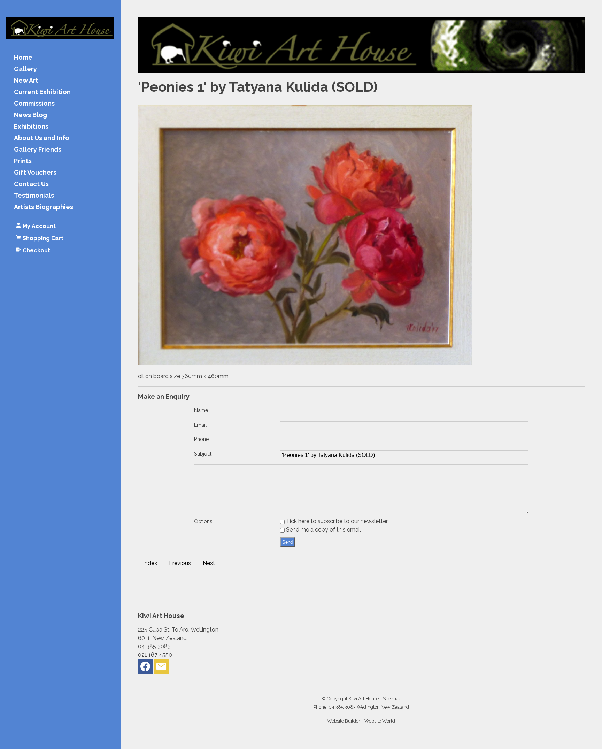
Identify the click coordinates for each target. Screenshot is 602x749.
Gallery (25, 69)
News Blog (30, 115)
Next (209, 563)
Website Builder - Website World (361, 721)
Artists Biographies (43, 207)
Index (150, 563)
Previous (180, 563)
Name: (201, 410)
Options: (204, 521)
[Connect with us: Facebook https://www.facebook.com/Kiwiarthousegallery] (145, 668)
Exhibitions (31, 126)
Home (23, 57)
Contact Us (31, 184)
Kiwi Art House (363, 698)
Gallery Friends (37, 149)
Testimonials (34, 195)
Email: (201, 425)
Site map (392, 698)
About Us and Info (41, 138)
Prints (23, 161)
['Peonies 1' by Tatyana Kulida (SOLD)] (305, 363)
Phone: (202, 439)
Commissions (34, 103)
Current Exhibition (42, 92)
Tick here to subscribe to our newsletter (336, 521)
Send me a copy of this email (323, 529)
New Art (26, 80)
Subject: (203, 454)
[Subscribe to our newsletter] (161, 668)
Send (287, 542)
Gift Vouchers (35, 172)
